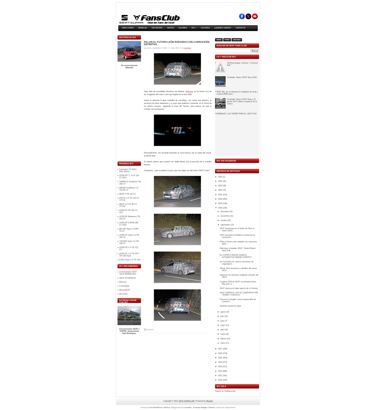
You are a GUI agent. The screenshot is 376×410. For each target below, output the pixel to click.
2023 (220, 185)
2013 (220, 366)
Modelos (142, 28)
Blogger (209, 401)
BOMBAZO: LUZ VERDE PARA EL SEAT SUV (236, 114)
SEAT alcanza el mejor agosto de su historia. (239, 288)
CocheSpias (124, 286)
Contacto (240, 28)
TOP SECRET (157, 28)
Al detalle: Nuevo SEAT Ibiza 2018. (242, 77)
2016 (220, 353)
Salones (182, 28)
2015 (220, 358)
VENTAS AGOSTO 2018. (230, 306)
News (218, 40)
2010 (220, 380)
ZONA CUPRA (128, 28)
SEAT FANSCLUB (186, 401)
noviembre (225, 216)
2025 (220, 177)
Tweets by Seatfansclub (225, 391)
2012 (220, 371)
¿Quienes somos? (222, 28)
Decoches (123, 294)
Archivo (237, 40)
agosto (223, 312)
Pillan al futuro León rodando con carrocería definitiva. (177, 43)
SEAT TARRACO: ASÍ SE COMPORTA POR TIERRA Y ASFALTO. (239, 294)
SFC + (193, 28)
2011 (220, 375)
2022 (220, 190)
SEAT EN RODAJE (127, 278)
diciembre (224, 211)
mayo (223, 325)
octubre (223, 220)
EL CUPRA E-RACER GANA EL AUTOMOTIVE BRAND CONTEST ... (237, 256)
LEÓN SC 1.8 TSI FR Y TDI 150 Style (129, 254)
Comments (187, 48)
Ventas (170, 28)
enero (223, 343)
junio (222, 321)
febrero (223, 338)
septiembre (225, 225)
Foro (227, 40)
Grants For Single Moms (225, 407)
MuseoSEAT (124, 290)
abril (222, 330)
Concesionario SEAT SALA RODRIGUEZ (128, 273)
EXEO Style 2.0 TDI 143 (129, 260)
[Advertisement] (129, 115)
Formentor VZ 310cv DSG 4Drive (128, 170)
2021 (220, 194)
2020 (220, 199)
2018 (220, 208)
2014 (220, 362)
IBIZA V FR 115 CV (127, 194)
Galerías (205, 28)
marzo (223, 334)
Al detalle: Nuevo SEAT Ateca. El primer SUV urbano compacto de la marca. (242, 101)
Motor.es (123, 282)
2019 (220, 203)
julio (222, 316)
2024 (220, 181)
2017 (220, 349)
